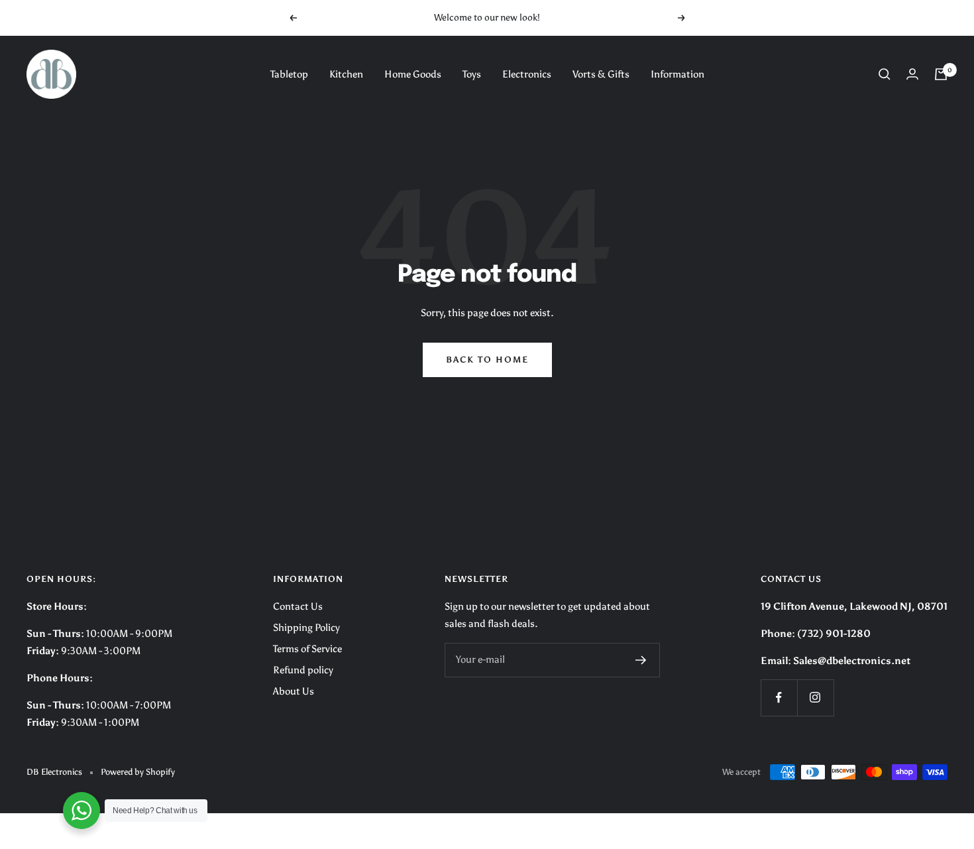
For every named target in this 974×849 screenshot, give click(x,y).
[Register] (641, 660)
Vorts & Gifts (600, 74)
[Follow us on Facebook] (779, 697)
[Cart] (940, 74)
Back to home (487, 360)
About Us (293, 691)
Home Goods (412, 74)
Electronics (526, 74)
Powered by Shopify (138, 772)
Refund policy (303, 670)
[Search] (885, 74)
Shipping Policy (306, 628)
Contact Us (298, 606)
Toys (471, 74)
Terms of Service (307, 649)
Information (677, 74)
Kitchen (346, 74)
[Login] (912, 74)
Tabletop (289, 74)
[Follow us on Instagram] (815, 697)
